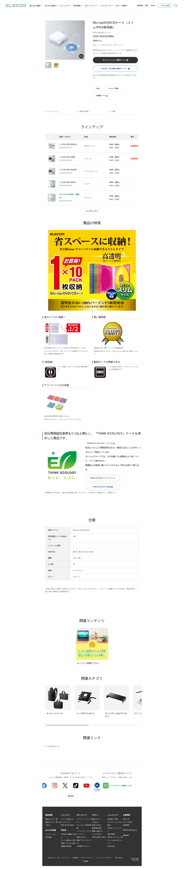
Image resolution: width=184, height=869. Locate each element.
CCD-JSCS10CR (68, 182)
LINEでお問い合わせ (99, 837)
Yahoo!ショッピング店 (115, 837)
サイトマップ (65, 857)
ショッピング (105, 6)
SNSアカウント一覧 (53, 857)
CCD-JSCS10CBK (69, 170)
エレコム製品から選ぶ (68, 840)
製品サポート (96, 819)
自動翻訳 (85, 861)
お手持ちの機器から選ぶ (68, 835)
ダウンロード (90, 6)
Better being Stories (67, 825)
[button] (65, 815)
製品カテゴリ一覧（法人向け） (52, 823)
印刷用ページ (100, 95)
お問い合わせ (96, 825)
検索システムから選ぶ (68, 843)
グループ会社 (127, 822)
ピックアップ (65, 822)
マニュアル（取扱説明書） (83, 826)
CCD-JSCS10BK (68, 157)
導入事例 (48, 837)
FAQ (97, 88)
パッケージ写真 (113, 88)
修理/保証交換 (96, 828)
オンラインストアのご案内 (115, 823)
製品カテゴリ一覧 (51, 819)
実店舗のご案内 (113, 819)
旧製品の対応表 (66, 846)
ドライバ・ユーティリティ (83, 820)
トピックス (64, 6)
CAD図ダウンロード (83, 846)
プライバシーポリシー (87, 857)
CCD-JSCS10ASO (69, 144)
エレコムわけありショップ (115, 841)
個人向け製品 (35, 6)
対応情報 (77, 6)
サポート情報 (120, 6)
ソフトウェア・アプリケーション (83, 832)
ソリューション (50, 834)
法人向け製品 (50, 6)
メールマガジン (97, 834)
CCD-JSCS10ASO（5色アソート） (57, 416)
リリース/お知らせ (67, 819)
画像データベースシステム (83, 841)
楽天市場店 (111, 834)
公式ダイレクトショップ (115, 829)
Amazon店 (111, 846)
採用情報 (126, 825)
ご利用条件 (75, 857)
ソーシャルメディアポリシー (104, 857)
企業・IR (126, 819)
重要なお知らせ (97, 831)
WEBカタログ (81, 837)
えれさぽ (95, 822)
